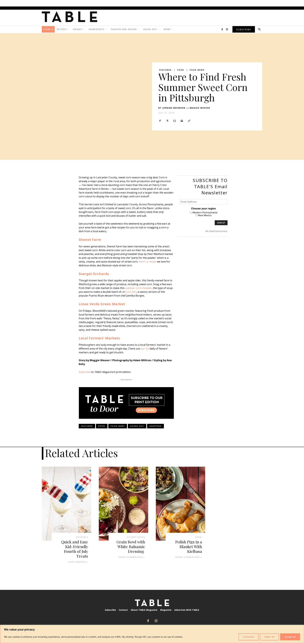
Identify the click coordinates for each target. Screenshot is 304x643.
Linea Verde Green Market (102, 303)
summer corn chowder (138, 288)
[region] (152, 634)
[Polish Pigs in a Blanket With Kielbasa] (180, 504)
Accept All (290, 636)
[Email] (174, 120)
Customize (248, 636)
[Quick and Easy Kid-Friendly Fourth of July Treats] (66, 504)
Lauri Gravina (77, 562)
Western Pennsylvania (204, 212)
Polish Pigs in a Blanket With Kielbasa (188, 546)
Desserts (82, 537)
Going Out (137, 426)
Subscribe (84, 372)
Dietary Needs (136, 537)
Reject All (269, 636)
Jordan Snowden (173, 108)
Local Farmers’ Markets (99, 338)
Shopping (155, 426)
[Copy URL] (189, 120)
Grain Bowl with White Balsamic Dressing (131, 546)
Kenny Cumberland (130, 557)
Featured (165, 70)
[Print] (182, 120)
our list (145, 348)
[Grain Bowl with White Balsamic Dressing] (123, 504)
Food (180, 70)
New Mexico (205, 215)
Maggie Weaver (200, 108)
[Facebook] (222, 29)
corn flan (131, 292)
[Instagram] (227, 29)
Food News (197, 70)
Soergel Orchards (94, 273)
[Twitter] (167, 120)
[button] (259, 29)
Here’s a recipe (147, 261)
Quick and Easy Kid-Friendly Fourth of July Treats (74, 549)
